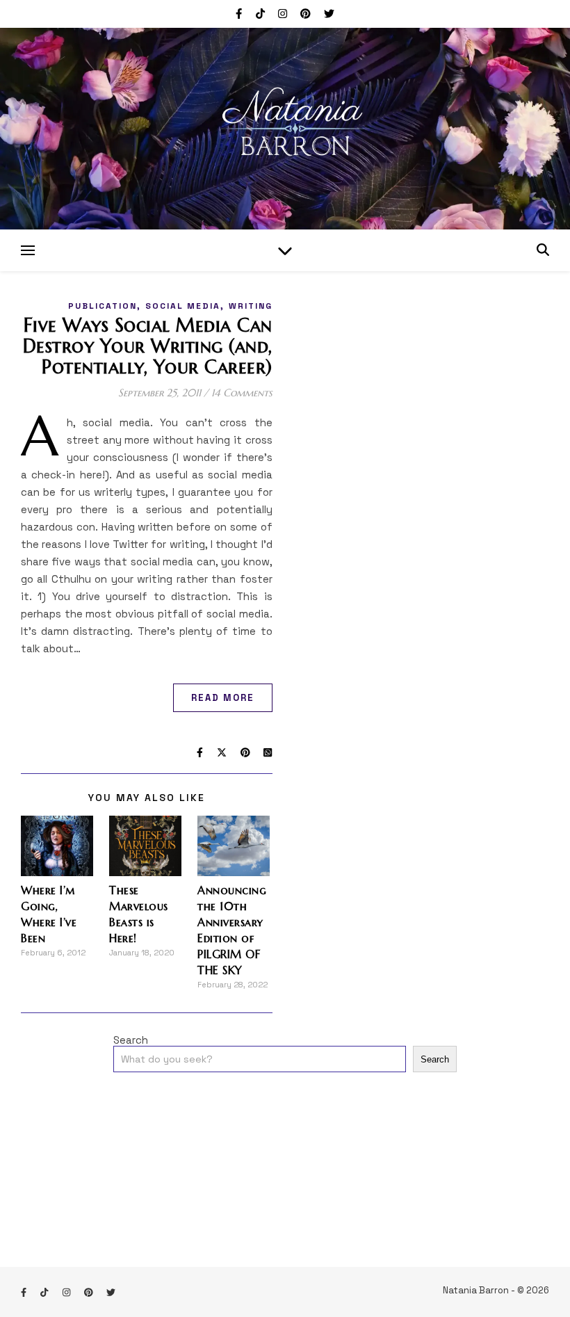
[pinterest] (307, 13)
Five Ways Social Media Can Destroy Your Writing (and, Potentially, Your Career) (147, 346)
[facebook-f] (240, 13)
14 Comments (241, 392)
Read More (222, 698)
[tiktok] (262, 13)
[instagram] (284, 13)
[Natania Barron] (285, 128)
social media (182, 306)
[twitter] (329, 13)
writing (250, 306)
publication (102, 306)
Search (130, 1040)
